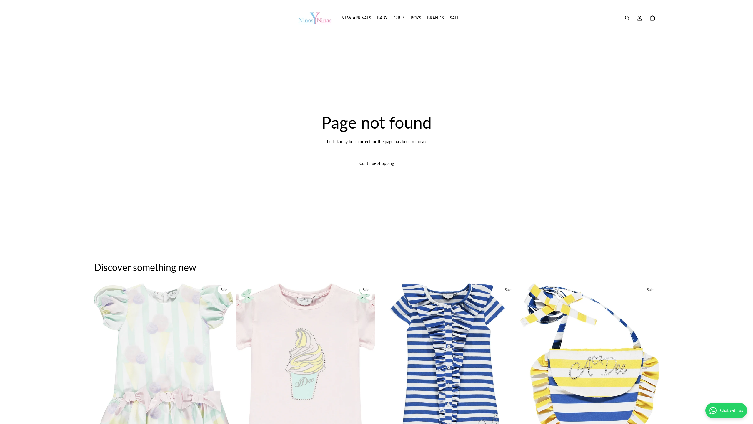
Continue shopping (376, 163)
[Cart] (652, 17)
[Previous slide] (103, 369)
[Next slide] (224, 369)
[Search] (627, 17)
